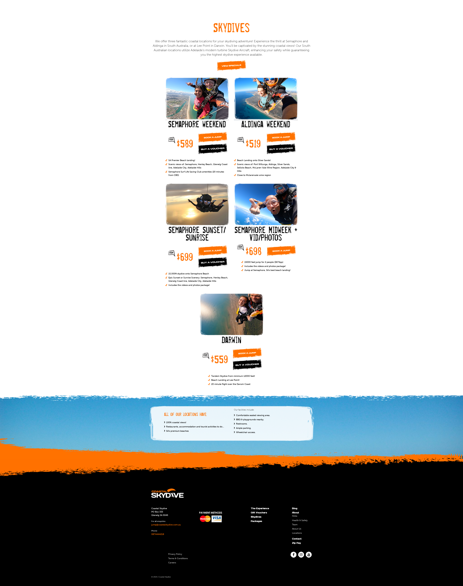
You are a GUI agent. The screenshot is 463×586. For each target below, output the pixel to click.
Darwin (231, 339)
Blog (294, 508)
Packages (256, 521)
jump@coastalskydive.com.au (166, 524)
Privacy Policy (175, 554)
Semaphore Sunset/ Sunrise (197, 233)
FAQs (294, 516)
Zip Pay (296, 543)
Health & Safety (300, 520)
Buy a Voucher (213, 149)
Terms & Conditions (178, 558)
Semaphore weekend (197, 124)
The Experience (260, 508)
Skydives (256, 516)
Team (294, 524)
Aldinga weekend (265, 124)
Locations (297, 533)
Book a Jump (213, 137)
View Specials (231, 65)
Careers (172, 562)
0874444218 (157, 534)
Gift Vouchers (259, 512)
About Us (296, 528)
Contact (297, 538)
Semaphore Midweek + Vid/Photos (266, 233)
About (295, 512)
